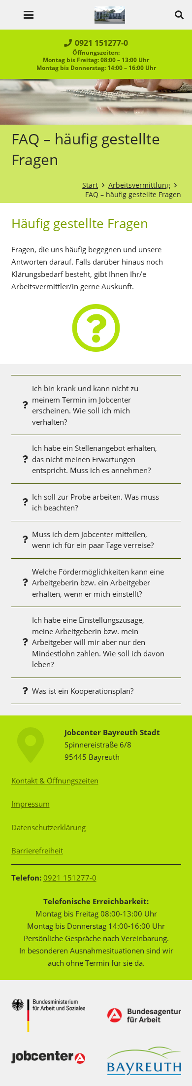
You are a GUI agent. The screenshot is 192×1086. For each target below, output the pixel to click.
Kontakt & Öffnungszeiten (54, 780)
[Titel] (110, 15)
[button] (28, 15)
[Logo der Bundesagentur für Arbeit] (144, 1015)
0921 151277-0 (69, 877)
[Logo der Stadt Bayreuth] (144, 1061)
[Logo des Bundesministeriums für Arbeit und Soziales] (48, 1015)
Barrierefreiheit (37, 850)
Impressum (30, 804)
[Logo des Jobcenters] (48, 1057)
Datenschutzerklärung (48, 827)
